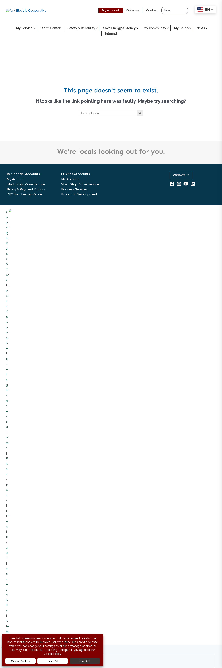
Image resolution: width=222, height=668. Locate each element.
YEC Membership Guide (24, 194)
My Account (15, 179)
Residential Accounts (23, 174)
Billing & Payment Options (26, 189)
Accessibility (7, 589)
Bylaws (7, 548)
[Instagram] (179, 183)
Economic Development (79, 194)
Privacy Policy (7, 479)
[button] (181, 175)
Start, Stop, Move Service (26, 184)
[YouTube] (185, 183)
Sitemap (7, 631)
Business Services (74, 189)
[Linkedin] (192, 183)
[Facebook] (172, 183)
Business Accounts (75, 174)
